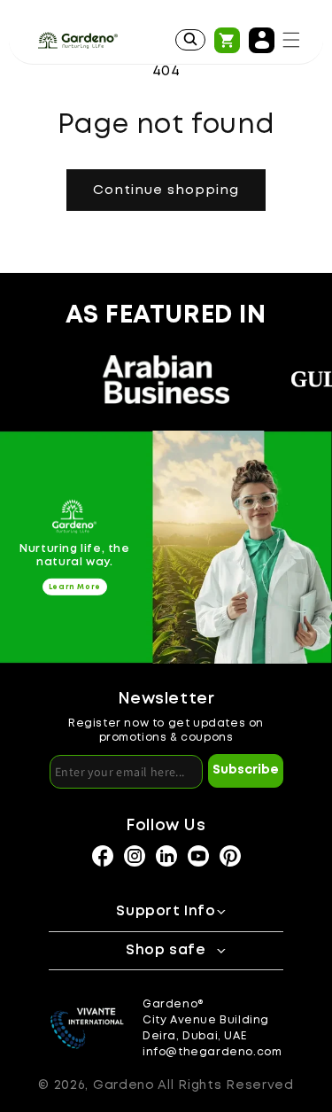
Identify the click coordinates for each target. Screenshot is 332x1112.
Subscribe (245, 770)
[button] (291, 40)
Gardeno (124, 1085)
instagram (102, 856)
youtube (198, 856)
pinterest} (230, 856)
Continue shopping (166, 190)
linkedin (166, 856)
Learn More (75, 587)
